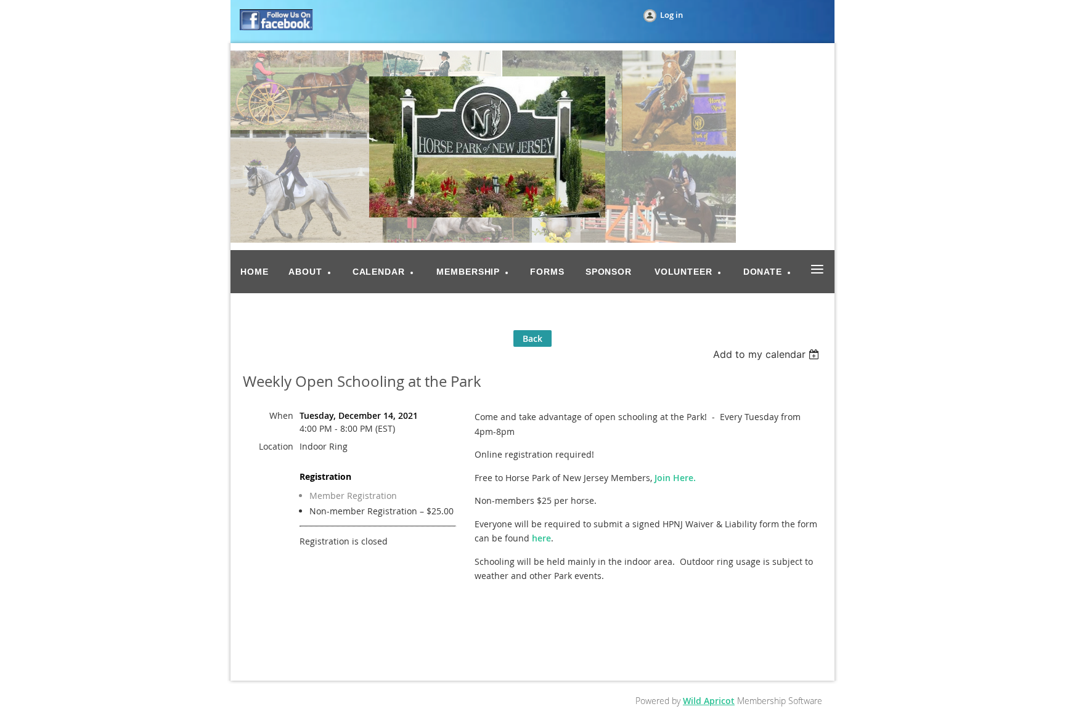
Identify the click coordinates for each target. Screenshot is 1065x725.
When (281, 415)
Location (276, 446)
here (541, 538)
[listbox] (767, 354)
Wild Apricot (709, 701)
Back (532, 338)
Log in (671, 14)
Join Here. (675, 478)
